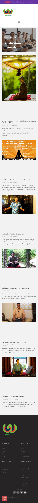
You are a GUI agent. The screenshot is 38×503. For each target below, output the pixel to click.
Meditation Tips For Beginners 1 (13, 396)
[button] (19, 22)
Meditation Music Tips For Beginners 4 (15, 288)
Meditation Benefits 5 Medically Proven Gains (17, 180)
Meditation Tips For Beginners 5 (13, 234)
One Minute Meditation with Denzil (14, 342)
